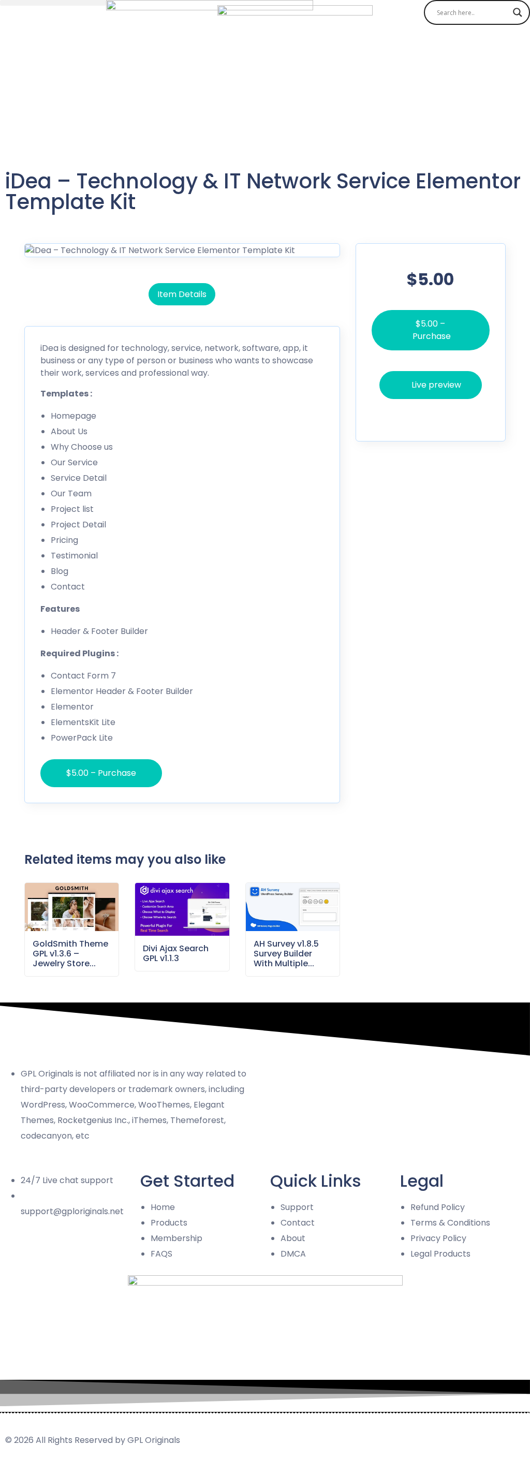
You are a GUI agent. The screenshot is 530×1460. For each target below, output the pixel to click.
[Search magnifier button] (517, 12)
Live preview (436, 385)
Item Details (182, 294)
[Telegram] (79, 1251)
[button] (53, 3)
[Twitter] (51, 1251)
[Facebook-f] (23, 1251)
